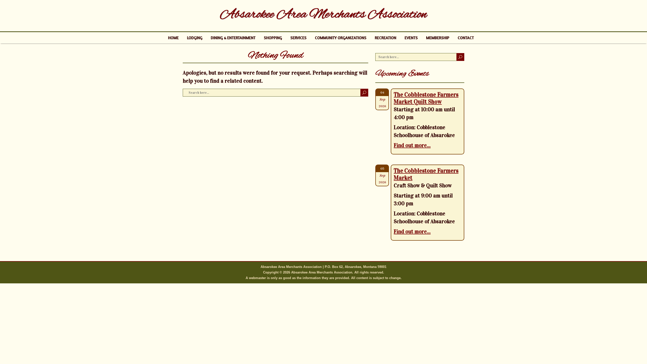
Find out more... (412, 145)
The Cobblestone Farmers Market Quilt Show (426, 98)
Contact (466, 37)
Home (173, 37)
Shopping (273, 37)
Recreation (385, 37)
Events (411, 37)
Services (298, 37)
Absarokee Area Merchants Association (323, 15)
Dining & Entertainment (233, 37)
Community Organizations (340, 37)
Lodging (194, 37)
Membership (437, 37)
